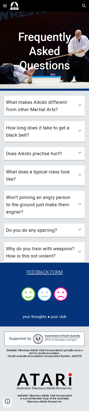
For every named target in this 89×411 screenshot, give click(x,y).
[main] (44, 51)
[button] (5, 5)
